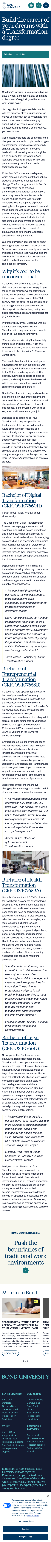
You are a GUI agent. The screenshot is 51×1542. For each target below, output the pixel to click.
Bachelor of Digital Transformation (21, 497)
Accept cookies (25, 1537)
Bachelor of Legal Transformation (20, 1040)
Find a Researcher (36, 1438)
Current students (35, 1399)
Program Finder (9, 1435)
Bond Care (7, 1399)
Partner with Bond (35, 1448)
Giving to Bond (9, 1406)
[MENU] (46, 5)
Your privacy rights (25, 1521)
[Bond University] (11, 5)
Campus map (33, 1403)
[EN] (31, 5)
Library (30, 1409)
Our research (33, 1435)
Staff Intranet (33, 1412)
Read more (20, 1488)
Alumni (30, 1451)
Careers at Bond (10, 1409)
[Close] (48, 1496)
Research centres (35, 1441)
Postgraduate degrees (13, 1445)
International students (12, 1442)
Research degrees (36, 1445)
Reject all (25, 1529)
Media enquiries (10, 1412)
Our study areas (9, 1438)
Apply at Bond (9, 1432)
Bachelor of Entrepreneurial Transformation (19, 673)
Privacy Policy (9, 1416)
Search (39, 5)
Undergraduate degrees (9, 1450)
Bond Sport (32, 1406)
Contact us (7, 1403)
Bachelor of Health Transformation (21, 882)
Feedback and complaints (34, 1417)
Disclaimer (7, 1419)
